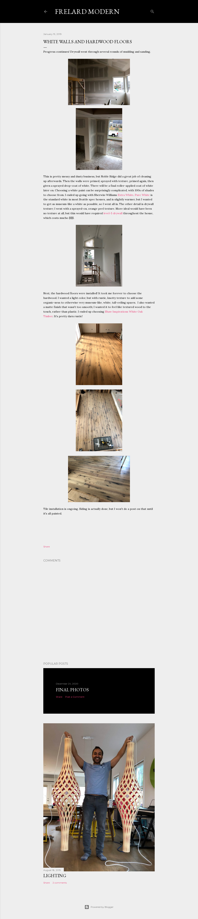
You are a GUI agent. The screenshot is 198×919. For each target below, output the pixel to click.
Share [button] (46, 546)
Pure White (142, 195)
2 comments (60, 882)
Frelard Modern (87, 11)
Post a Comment (74, 696)
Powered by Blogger (102, 907)
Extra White (125, 195)
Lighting (54, 876)
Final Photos (72, 690)
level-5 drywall (112, 213)
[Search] (152, 10)
